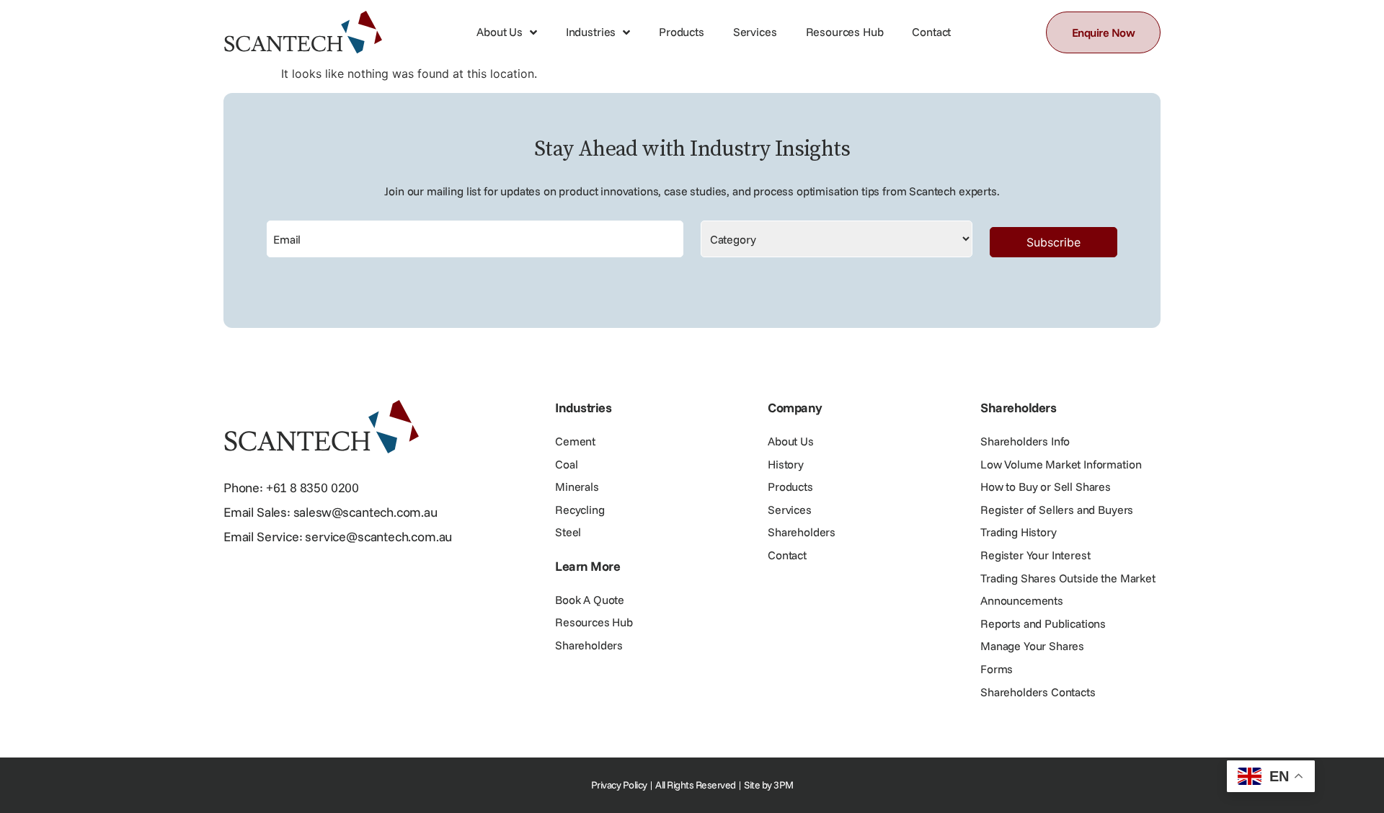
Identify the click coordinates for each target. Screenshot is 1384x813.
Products (681, 32)
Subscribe (1053, 242)
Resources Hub (845, 32)
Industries (591, 32)
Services (755, 32)
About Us (499, 32)
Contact (931, 32)
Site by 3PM (769, 784)
